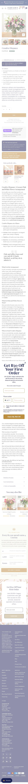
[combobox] (7, 400)
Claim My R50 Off (14, 417)
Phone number (7, 396)
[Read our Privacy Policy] (24, 410)
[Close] (25, 363)
